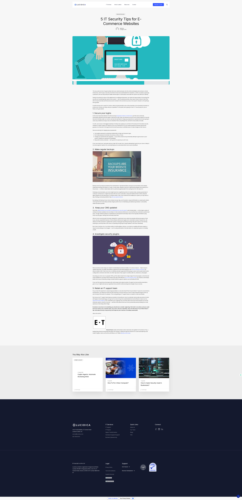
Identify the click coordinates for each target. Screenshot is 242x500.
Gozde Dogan (77, 389)
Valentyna (122, 28)
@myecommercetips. (126, 333)
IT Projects (108, 429)
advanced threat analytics (99, 300)
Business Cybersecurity (111, 437)
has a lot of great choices (131, 277)
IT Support (108, 427)
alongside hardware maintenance (124, 115)
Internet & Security (120, 14)
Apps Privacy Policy (110, 481)
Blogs (131, 432)
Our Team (132, 429)
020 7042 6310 (76, 436)
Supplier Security (109, 474)
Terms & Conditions (110, 470)
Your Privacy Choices (125, 498)
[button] (126, 467)
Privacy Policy (108, 467)
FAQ (131, 435)
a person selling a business (137, 269)
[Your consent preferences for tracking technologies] (241, 375)
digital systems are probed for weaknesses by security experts (112, 210)
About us (132, 427)
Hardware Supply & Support (112, 435)
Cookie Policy (109, 477)
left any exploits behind (117, 197)
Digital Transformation (111, 432)
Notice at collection (113, 498)
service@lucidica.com (77, 434)
